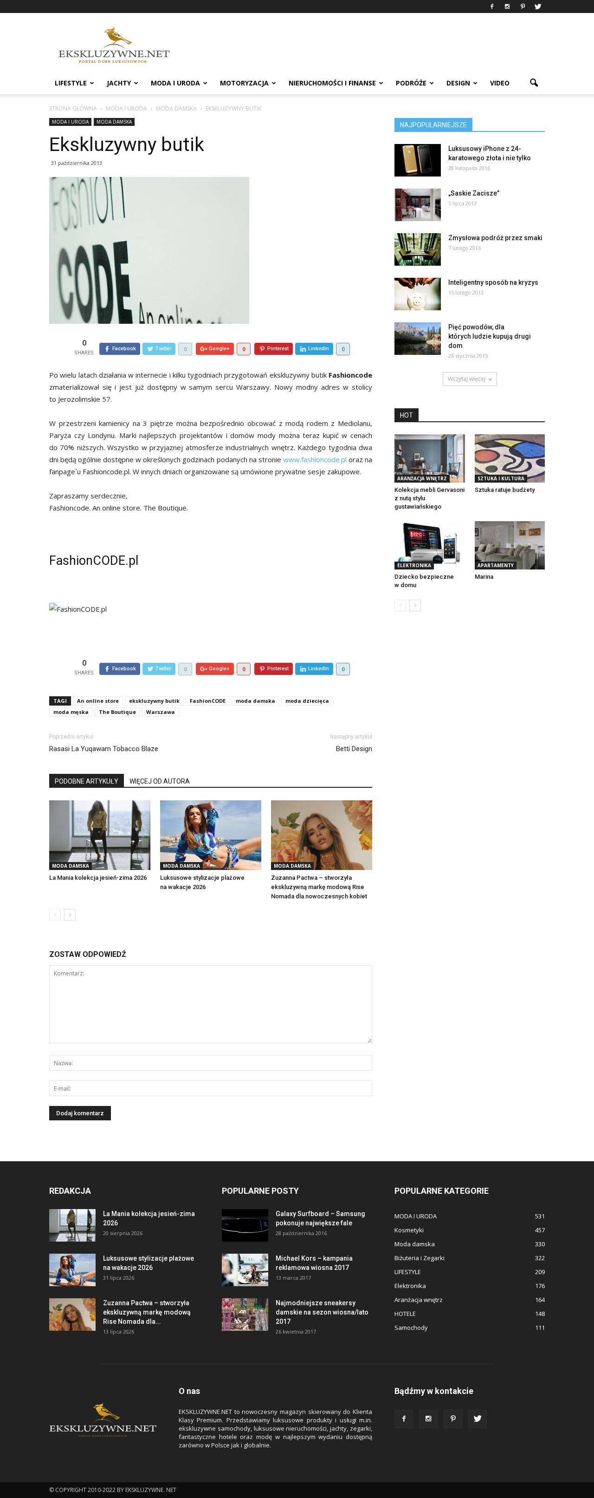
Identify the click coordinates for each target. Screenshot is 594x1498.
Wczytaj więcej (466, 379)
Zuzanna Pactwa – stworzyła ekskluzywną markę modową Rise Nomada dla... (147, 1312)
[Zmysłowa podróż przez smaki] (417, 249)
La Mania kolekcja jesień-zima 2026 (98, 877)
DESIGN (458, 82)
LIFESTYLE (71, 82)
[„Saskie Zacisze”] (417, 205)
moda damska (255, 700)
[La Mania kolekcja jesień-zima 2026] (99, 835)
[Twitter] (538, 6)
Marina (484, 576)
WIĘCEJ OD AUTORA (159, 781)
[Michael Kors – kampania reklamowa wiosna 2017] (245, 1270)
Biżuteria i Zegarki (419, 1258)
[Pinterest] (522, 6)
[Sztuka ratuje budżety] (510, 458)
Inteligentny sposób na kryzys (493, 282)
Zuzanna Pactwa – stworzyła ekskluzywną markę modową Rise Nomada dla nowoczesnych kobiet (319, 887)
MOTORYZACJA (244, 82)
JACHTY (119, 82)
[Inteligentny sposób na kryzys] (417, 294)
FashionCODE (208, 700)
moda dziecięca (307, 700)
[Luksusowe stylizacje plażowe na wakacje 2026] (210, 835)
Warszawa (160, 711)
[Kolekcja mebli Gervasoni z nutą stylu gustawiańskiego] (429, 458)
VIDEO (500, 82)
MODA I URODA (175, 82)
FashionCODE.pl (93, 560)
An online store (98, 700)
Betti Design (354, 749)
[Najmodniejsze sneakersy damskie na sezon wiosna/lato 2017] (245, 1314)
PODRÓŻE (411, 82)
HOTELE (405, 1313)
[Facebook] (492, 6)
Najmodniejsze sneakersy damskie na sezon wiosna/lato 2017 (322, 1312)
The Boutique (117, 711)
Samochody (411, 1327)
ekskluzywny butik (154, 700)
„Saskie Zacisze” (473, 193)
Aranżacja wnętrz (422, 478)
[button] (534, 83)
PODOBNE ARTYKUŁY (86, 781)
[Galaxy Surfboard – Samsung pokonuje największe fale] (245, 1225)
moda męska (71, 711)
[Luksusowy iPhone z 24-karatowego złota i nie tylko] (417, 160)
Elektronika (414, 565)
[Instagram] (507, 6)
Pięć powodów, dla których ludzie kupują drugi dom (489, 336)
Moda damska (114, 121)
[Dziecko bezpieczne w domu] (429, 545)
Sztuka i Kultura (501, 478)
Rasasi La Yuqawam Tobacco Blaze (103, 749)
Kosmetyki (409, 1230)
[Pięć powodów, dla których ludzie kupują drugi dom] (417, 338)
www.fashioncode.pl (315, 459)
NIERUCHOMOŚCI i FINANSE (332, 82)
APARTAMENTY (496, 565)
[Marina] (510, 545)
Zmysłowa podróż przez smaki (495, 238)
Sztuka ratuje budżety (505, 489)
